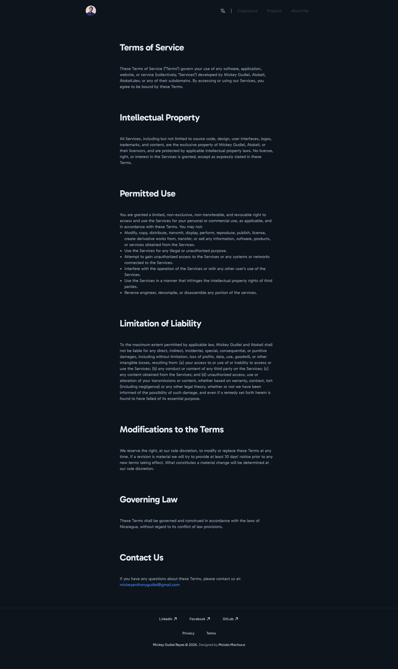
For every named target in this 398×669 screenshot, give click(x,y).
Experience (248, 11)
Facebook (198, 619)
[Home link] (91, 11)
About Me (300, 11)
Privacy (188, 633)
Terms (211, 633)
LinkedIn (166, 619)
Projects (274, 11)
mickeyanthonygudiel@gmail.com (150, 584)
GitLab (228, 619)
